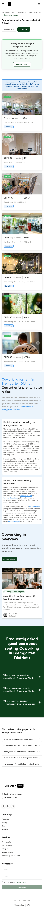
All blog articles (9, 559)
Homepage (6, 12)
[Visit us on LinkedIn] (8, 806)
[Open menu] (38, 4)
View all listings (22, 64)
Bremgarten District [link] (11, 15)
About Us (5, 819)
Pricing (4, 822)
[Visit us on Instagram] (13, 806)
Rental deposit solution (11, 856)
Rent (13, 12)
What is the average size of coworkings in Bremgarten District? (19, 702)
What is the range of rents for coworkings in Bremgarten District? (19, 689)
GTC (28, 905)
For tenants (6, 842)
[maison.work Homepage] (6, 4)
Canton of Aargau (35, 12)
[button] (22, 54)
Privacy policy (21, 882)
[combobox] (9, 29)
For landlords (7, 845)
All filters (25, 29)
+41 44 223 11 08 (10, 798)
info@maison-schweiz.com (14, 794)
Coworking (22, 12)
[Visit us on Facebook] (3, 806)
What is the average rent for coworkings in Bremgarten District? (19, 676)
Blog (3, 826)
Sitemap (5, 829)
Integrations (6, 849)
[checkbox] (2, 882)
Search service (7, 852)
